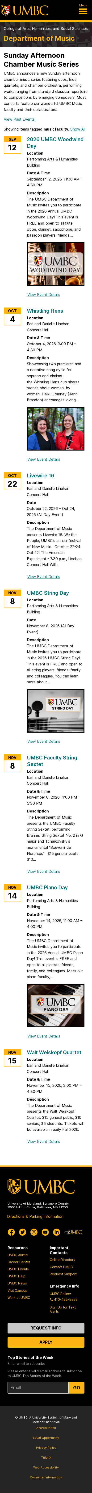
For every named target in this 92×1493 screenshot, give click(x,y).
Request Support (63, 1274)
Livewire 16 (40, 475)
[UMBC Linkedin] (56, 1232)
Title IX (46, 1457)
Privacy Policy (46, 1447)
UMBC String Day (48, 593)
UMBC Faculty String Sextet (52, 761)
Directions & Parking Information (35, 1216)
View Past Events (19, 119)
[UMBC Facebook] (11, 1232)
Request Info (46, 1327)
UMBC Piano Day (47, 887)
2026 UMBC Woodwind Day (55, 142)
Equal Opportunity (46, 1438)
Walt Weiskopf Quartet (54, 1052)
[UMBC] (24, 10)
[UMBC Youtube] (45, 1232)
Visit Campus (17, 1290)
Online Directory (62, 1260)
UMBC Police (60, 1294)
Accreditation (46, 1428)
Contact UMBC (61, 1267)
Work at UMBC (19, 1298)
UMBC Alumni (18, 1255)
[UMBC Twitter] (22, 1232)
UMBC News (17, 1283)
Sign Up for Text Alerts (63, 1309)
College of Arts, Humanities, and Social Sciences (46, 28)
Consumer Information (46, 1477)
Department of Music (39, 38)
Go (76, 1387)
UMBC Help (16, 1276)
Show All (77, 129)
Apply (46, 1342)
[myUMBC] (73, 1232)
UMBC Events (18, 1269)
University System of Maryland (54, 1417)
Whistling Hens (45, 311)
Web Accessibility (46, 1467)
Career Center (19, 1262)
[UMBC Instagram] (34, 1232)
